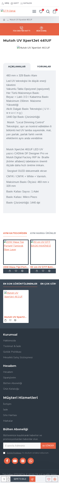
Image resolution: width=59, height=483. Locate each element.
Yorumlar (44, 66)
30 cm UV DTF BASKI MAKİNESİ (43, 267)
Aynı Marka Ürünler (43, 233)
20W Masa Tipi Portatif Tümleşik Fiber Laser (16, 267)
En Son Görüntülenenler (20, 283)
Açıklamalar (16, 66)
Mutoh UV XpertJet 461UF (16, 317)
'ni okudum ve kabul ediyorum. (28, 453)
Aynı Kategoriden (15, 233)
